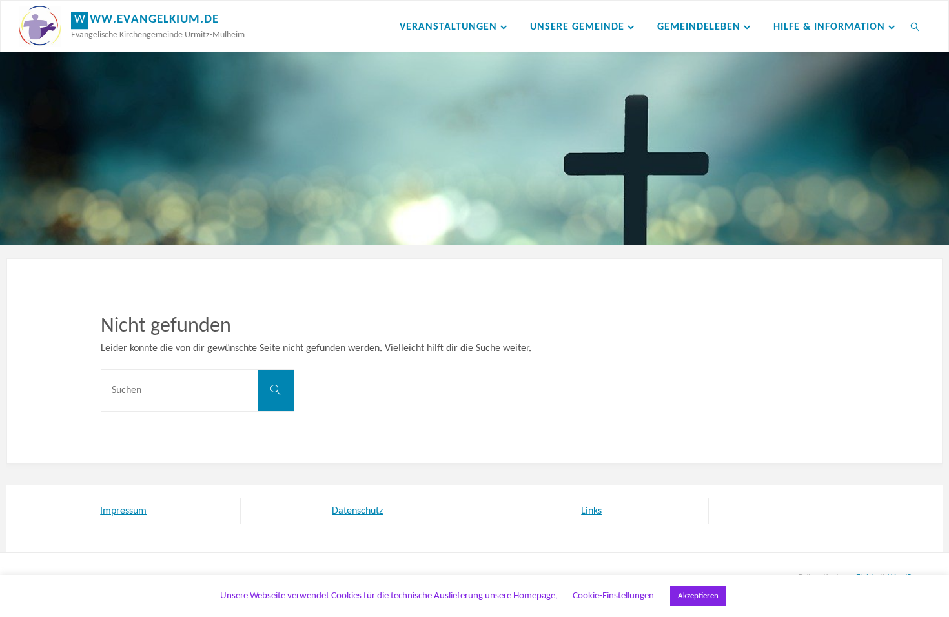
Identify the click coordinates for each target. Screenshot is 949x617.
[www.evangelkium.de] (40, 26)
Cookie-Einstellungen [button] (613, 596)
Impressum (123, 511)
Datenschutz (357, 511)
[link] (916, 26)
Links (591, 511)
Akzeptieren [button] (698, 596)
